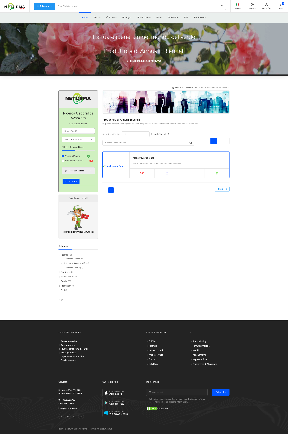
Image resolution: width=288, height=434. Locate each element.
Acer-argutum (68, 345)
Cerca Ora (72, 181)
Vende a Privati (77, 156)
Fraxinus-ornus (68, 360)
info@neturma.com (68, 408)
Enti (186, 17)
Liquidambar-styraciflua (72, 356)
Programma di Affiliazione (205, 364)
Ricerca (112, 17)
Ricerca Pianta (73, 259)
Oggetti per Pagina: (111, 134)
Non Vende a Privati (78, 160)
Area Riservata (156, 355)
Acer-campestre (69, 341)
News (159, 17)
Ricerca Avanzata (74, 263)
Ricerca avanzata (76, 171)
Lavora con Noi (156, 350)
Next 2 (222, 189)
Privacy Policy (199, 341)
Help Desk (153, 364)
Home (85, 17)
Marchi (196, 350)
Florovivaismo (191, 88)
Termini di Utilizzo (201, 346)
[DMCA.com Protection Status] (157, 408)
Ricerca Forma (73, 268)
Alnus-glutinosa (68, 352)
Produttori (173, 17)
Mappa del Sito (200, 359)
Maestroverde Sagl (143, 157)
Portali (97, 17)
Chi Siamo (153, 341)
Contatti (153, 359)
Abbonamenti (199, 355)
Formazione (200, 17)
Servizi (64, 281)
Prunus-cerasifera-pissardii (74, 349)
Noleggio (126, 17)
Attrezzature (67, 276)
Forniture (65, 272)
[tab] (78, 171)
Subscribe (221, 392)
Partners (153, 346)
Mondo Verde (144, 17)
